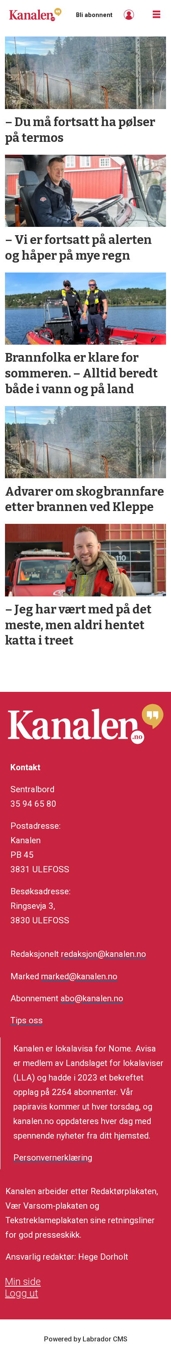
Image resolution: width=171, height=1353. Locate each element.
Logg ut (21, 1293)
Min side (23, 1281)
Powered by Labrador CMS (85, 1339)
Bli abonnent (94, 15)
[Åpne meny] (156, 14)
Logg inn (130, 15)
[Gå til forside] (35, 14)
